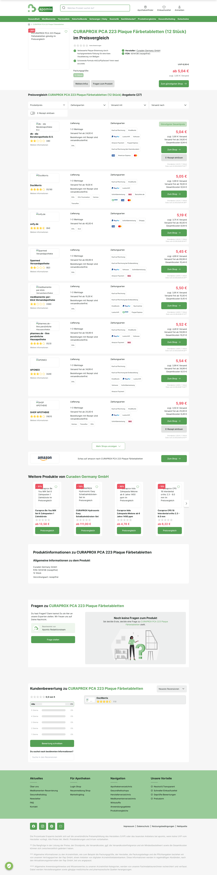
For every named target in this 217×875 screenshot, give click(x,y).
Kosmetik (114, 19)
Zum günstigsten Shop (172, 83)
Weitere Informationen (39, 145)
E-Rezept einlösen (45, 113)
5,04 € (181, 132)
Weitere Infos (81, 83)
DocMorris (36, 185)
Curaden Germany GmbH (148, 50)
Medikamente (49, 19)
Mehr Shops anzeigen (106, 446)
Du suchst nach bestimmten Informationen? (51, 751)
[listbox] (48, 105)
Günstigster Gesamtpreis (173, 124)
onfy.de (34, 224)
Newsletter (35, 798)
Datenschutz (143, 826)
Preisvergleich (47, 530)
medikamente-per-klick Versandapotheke (42, 298)
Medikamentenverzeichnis (123, 798)
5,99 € (181, 403)
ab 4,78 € (123, 524)
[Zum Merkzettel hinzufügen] (66, 31)
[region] (135, 699)
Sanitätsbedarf (128, 19)
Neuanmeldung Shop (80, 790)
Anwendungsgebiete (120, 806)
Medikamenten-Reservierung (44, 790)
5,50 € (181, 288)
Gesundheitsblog (166, 19)
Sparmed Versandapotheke (39, 262)
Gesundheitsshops (120, 790)
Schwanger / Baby (98, 19)
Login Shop (75, 786)
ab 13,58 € (42, 524)
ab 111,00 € (83, 524)
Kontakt (34, 806)
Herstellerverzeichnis (121, 794)
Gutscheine (183, 19)
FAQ (32, 802)
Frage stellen (53, 639)
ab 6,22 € (164, 524)
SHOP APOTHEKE (39, 412)
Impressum (129, 826)
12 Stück (78, 75)
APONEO (35, 370)
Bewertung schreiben (52, 743)
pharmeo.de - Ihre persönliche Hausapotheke (39, 336)
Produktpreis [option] (36, 105)
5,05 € (181, 176)
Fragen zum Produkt (103, 83)
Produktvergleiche (147, 19)
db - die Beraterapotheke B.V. (41, 135)
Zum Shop (172, 149)
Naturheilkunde (79, 19)
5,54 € (181, 361)
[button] (186, 503)
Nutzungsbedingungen (163, 826)
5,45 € (181, 251)
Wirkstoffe (116, 802)
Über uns (34, 786)
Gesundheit (34, 19)
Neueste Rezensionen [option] (169, 689)
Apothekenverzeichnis (121, 786)
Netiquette (182, 826)
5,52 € (181, 324)
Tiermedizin (64, 19)
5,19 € (182, 215)
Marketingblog (77, 794)
